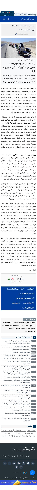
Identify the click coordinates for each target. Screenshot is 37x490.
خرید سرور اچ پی (7, 433)
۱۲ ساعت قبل (33, 413)
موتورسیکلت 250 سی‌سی (25, 294)
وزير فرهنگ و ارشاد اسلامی (21, 322)
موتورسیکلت (15, 303)
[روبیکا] (32, 463)
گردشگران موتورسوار (27, 308)
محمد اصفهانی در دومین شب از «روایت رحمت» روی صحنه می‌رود (16, 381)
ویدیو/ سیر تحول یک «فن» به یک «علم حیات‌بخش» (19, 362)
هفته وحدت (31, 328)
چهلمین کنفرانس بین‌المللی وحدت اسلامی (18, 377)
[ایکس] (9, 463)
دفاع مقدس (5, 325)
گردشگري (30, 289)
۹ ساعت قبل (33, 385)
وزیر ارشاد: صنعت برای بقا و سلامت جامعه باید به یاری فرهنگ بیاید (16, 397)
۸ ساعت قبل (33, 372)
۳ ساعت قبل (33, 341)
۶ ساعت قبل (33, 361)
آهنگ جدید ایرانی (29, 433)
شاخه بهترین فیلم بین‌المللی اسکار (18, 328)
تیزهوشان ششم (31, 436)
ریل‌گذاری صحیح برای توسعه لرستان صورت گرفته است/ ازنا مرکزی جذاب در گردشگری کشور (16, 373)
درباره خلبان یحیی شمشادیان (22, 346)
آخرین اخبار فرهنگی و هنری (24, 337)
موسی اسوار (25, 325)
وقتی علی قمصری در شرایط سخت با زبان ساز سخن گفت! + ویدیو (15, 386)
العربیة (21, 14)
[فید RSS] (21, 467)
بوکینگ (23, 436)
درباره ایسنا (14, 456)
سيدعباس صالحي (8, 322)
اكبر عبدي (32, 325)
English (16, 14)
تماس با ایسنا (5, 456)
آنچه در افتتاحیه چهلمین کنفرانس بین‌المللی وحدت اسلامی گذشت (16, 419)
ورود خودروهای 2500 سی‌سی (24, 298)
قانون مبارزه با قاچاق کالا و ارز (15, 289)
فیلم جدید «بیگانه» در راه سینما (21, 410)
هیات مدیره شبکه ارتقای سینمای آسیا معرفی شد (16, 358)
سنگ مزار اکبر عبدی (30, 331)
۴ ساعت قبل (33, 346)
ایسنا (28, 19)
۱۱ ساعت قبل (33, 404)
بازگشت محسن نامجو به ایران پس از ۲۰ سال (17, 355)
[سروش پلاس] (23, 463)
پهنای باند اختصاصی (20, 430)
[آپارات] (16, 467)
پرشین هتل (17, 436)
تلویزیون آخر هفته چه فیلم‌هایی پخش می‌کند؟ (17, 404)
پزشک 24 (18, 433)
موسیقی (32, 322)
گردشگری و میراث (30, 26)
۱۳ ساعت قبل (33, 418)
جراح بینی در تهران (7, 430)
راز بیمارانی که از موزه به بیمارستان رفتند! (19, 407)
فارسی (25, 14)
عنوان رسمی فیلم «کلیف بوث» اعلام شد (19, 401)
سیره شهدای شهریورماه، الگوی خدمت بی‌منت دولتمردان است (17, 414)
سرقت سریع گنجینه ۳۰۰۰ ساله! (21, 352)
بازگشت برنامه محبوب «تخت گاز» (21, 349)
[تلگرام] (18, 463)
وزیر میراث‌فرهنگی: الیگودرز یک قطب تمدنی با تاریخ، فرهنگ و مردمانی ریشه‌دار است (17, 368)
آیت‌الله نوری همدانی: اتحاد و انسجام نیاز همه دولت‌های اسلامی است (17, 392)
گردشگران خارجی (28, 303)
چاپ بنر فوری (31, 430)
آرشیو (12, 12)
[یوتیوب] (14, 463)
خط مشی (21, 456)
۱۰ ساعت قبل (33, 401)
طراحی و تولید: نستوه (18, 473)
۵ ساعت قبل (33, 358)
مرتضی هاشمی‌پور (15, 325)
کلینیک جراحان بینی (7, 436)
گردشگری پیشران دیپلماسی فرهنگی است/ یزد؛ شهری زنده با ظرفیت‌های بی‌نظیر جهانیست (17, 342)
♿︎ (32, 472)
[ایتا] (28, 463)
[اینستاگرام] (4, 463)
